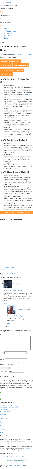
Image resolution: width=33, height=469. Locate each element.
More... (6, 389)
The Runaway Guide (5, 2)
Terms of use (10, 467)
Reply (5, 303)
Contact (17, 467)
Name (2, 353)
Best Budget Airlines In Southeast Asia (17, 95)
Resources (3, 414)
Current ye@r (4, 371)
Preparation (15, 61)
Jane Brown (15, 283)
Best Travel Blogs (5, 411)
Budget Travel (6, 65)
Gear (1, 431)
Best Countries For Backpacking (9, 406)
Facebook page (16, 443)
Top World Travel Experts (7, 409)
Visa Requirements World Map (8, 407)
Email (2, 356)
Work (1, 427)
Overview (4, 61)
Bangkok (20, 70)
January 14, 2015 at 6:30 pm (15, 316)
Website (2, 360)
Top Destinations (7, 70)
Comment (3, 335)
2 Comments (28, 54)
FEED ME (4, 418)
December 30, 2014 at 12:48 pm (13, 290)
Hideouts (2, 429)
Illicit (1, 425)
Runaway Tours (4, 413)
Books (1, 432)
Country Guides (11, 274)
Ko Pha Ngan (6, 74)
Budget (2, 422)
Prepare (2, 424)
